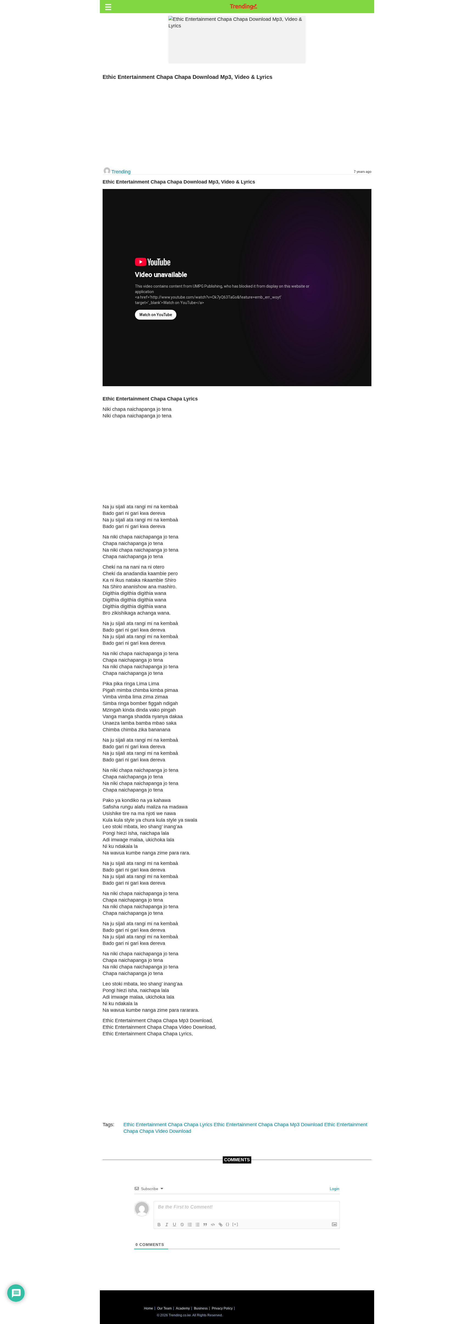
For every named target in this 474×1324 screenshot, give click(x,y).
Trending (121, 171)
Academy (183, 1308)
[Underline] (174, 1224)
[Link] (220, 1224)
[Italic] (167, 1224)
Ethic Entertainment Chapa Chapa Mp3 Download (268, 1124)
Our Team (164, 1308)
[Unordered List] (197, 1224)
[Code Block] (213, 1224)
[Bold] (159, 1224)
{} (228, 1224)
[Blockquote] (205, 1224)
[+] (235, 1224)
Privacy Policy (222, 1308)
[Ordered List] (190, 1224)
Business (201, 1308)
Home (148, 1308)
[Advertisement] (234, 124)
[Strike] (182, 1224)
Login (334, 1189)
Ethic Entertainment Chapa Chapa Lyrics (167, 1124)
